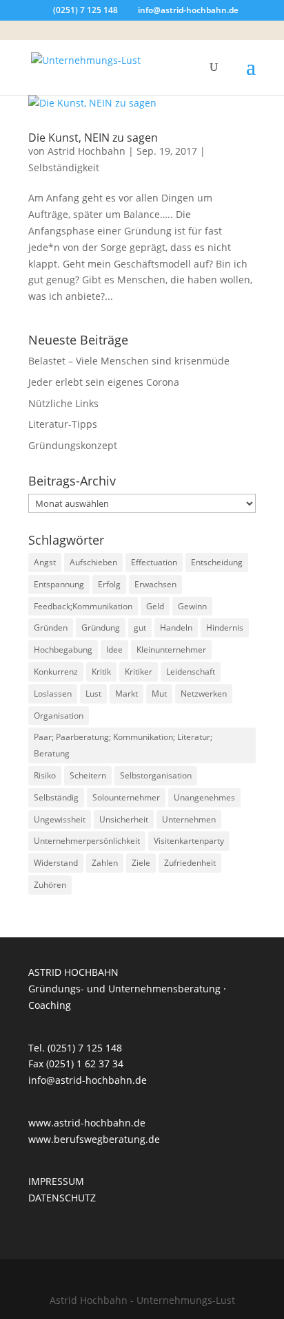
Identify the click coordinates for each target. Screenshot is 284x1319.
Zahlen (105, 863)
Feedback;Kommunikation (83, 606)
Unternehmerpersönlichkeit (87, 841)
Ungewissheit (59, 819)
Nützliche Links (63, 403)
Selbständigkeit (63, 167)
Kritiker (138, 671)
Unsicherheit (123, 819)
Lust (93, 693)
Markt (126, 693)
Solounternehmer (126, 797)
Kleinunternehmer (171, 649)
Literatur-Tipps (62, 423)
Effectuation (154, 562)
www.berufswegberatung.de (94, 1139)
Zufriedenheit (190, 863)
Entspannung (59, 584)
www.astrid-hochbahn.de (86, 1122)
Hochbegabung (63, 649)
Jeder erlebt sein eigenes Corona (103, 382)
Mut (159, 693)
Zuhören (50, 885)
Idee (114, 649)
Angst (45, 562)
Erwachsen (155, 584)
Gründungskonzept (72, 445)
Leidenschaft (190, 671)
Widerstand (56, 863)
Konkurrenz (56, 671)
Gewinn (192, 606)
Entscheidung (217, 562)
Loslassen (53, 693)
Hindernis (224, 627)
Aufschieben (93, 562)
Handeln (176, 627)
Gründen (51, 627)
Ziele (141, 863)
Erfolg (109, 584)
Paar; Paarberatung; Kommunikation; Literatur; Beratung (123, 745)
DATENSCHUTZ (62, 1197)
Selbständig (56, 797)
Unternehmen (189, 819)
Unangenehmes (204, 797)
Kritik (101, 671)
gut (140, 627)
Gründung (100, 627)
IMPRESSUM (56, 1181)
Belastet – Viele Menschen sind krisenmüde (129, 360)
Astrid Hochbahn (86, 150)
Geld (155, 606)
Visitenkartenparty (189, 841)
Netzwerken (204, 693)
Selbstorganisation (156, 775)
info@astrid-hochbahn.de (87, 1080)
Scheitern (88, 775)
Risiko (45, 775)
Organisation (58, 715)
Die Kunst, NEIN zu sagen (93, 137)
